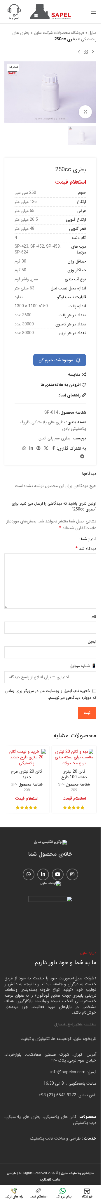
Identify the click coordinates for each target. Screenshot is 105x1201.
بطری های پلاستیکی (48, 422)
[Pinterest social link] (38, 448)
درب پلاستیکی (84, 1122)
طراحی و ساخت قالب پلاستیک (55, 1138)
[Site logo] (50, 11)
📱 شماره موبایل (83, 666)
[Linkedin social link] (31, 448)
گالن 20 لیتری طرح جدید (26, 774)
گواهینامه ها (61, 1039)
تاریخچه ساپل (85, 1039)
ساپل (92, 33)
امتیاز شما (88, 539)
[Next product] (78, 52)
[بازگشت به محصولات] (85, 52)
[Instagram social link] (72, 874)
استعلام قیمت (70, 182)
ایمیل (92, 641)
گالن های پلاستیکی (60, 1117)
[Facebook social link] (53, 448)
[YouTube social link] (58, 874)
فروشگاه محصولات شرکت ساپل (59, 33)
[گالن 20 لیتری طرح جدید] (26, 757)
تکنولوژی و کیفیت (35, 1039)
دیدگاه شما (86, 549)
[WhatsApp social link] (24, 448)
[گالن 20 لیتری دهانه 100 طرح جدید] (74, 757)
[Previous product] (92, 52)
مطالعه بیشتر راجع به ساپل (75, 1024)
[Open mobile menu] (93, 12)
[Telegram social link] (82, 457)
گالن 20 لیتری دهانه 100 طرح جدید (74, 777)
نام (94, 616)
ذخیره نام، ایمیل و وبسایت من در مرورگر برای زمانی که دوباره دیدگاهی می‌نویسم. (50, 694)
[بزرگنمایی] (85, 111)
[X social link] (46, 448)
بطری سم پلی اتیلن (54, 438)
